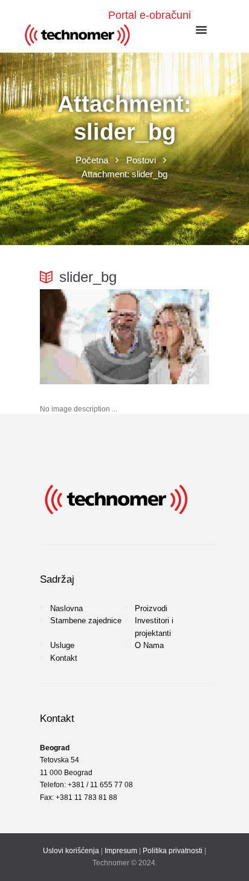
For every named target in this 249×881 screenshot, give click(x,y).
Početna (92, 160)
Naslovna (66, 608)
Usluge (62, 645)
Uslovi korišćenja (71, 851)
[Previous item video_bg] (82, 336)
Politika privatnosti (172, 851)
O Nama (149, 645)
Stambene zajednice (85, 620)
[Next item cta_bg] (166, 336)
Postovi (141, 160)
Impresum (121, 851)
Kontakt (63, 658)
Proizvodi (151, 608)
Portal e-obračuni (149, 15)
